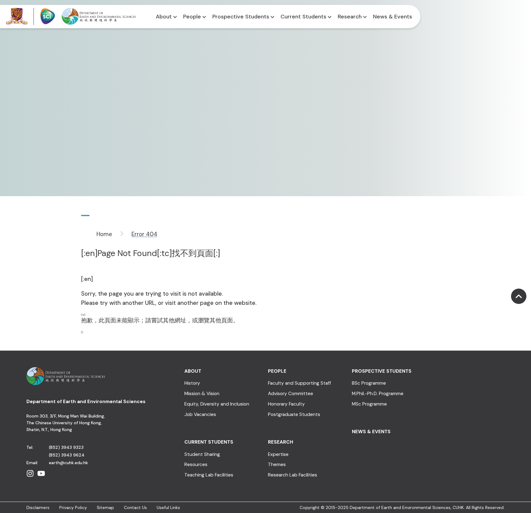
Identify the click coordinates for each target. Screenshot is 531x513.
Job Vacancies (200, 415)
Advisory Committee (290, 394)
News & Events (392, 16)
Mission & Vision (201, 394)
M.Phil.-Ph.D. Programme (377, 394)
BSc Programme (369, 383)
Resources (195, 465)
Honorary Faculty (286, 404)
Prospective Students (240, 16)
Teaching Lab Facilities (208, 475)
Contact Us (135, 507)
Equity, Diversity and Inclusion (216, 404)
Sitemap (105, 507)
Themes (277, 465)
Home (104, 234)
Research (350, 16)
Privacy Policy (73, 507)
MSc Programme (369, 404)
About (164, 16)
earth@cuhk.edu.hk (68, 462)
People (192, 16)
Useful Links (168, 507)
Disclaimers (37, 507)
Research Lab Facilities (292, 475)
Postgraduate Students (294, 415)
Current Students (303, 16)
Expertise (278, 454)
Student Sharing (202, 454)
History (192, 383)
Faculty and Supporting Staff (299, 383)
